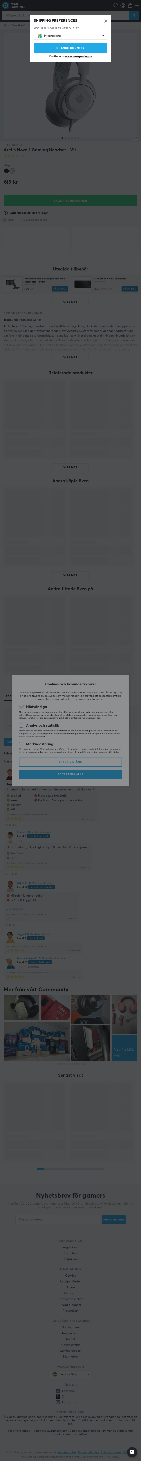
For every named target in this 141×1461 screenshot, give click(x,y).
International (53, 35)
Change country (70, 48)
